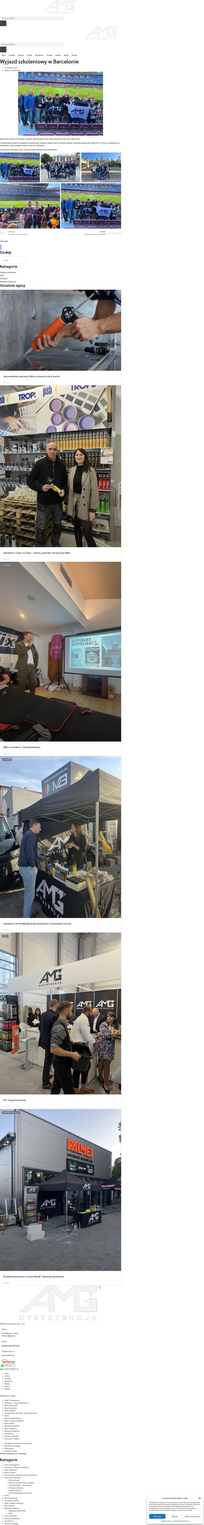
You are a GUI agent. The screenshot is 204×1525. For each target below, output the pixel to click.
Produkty (12, 55)
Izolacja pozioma (14, 1490)
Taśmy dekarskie (10, 1516)
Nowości (21, 55)
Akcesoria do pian (11, 1498)
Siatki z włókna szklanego (14, 1503)
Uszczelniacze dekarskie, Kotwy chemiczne (20, 1475)
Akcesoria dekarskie (11, 1519)
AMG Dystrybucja (102, 143)
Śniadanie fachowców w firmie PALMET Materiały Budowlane (33, 1276)
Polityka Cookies (166, 1521)
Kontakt (74, 55)
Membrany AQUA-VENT (17, 1511)
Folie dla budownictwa (12, 1478)
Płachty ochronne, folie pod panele (21, 1483)
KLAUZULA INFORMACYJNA (180, 1521)
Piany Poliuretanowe (12, 1465)
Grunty (6, 1496)
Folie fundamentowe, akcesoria (20, 1493)
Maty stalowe (9, 1506)
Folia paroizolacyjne (15, 1488)
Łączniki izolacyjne (11, 1524)
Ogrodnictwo (9, 1521)
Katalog (58, 55)
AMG (10, 1513)
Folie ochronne (13, 1480)
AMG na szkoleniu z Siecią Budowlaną (21, 747)
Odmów (174, 1516)
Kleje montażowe (10, 1470)
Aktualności (39, 55)
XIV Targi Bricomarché (14, 1100)
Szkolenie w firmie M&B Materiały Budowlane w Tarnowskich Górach (37, 923)
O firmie (29, 55)
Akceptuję (157, 1516)
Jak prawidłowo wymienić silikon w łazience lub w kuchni (31, 376)
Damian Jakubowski (34, 1454)
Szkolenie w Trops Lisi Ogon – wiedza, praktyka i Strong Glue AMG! (36, 552)
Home (4, 55)
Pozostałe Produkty (11, 1501)
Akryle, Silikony (10, 1473)
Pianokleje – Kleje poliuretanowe (16, 1467)
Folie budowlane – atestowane (19, 1485)
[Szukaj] (3, 23)
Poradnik (49, 55)
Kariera (66, 55)
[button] (200, 1498)
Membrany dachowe (11, 1508)
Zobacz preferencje (192, 1516)
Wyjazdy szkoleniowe (12, 70)
